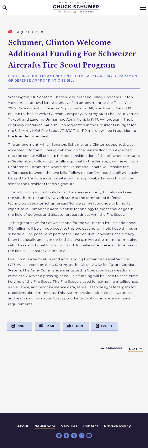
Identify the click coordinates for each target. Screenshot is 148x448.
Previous (114, 348)
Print (22, 326)
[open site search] (5, 7)
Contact (90, 426)
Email (50, 326)
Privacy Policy (117, 426)
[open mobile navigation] (143, 7)
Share (78, 326)
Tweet (106, 326)
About (23, 426)
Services (69, 426)
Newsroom (44, 426)
